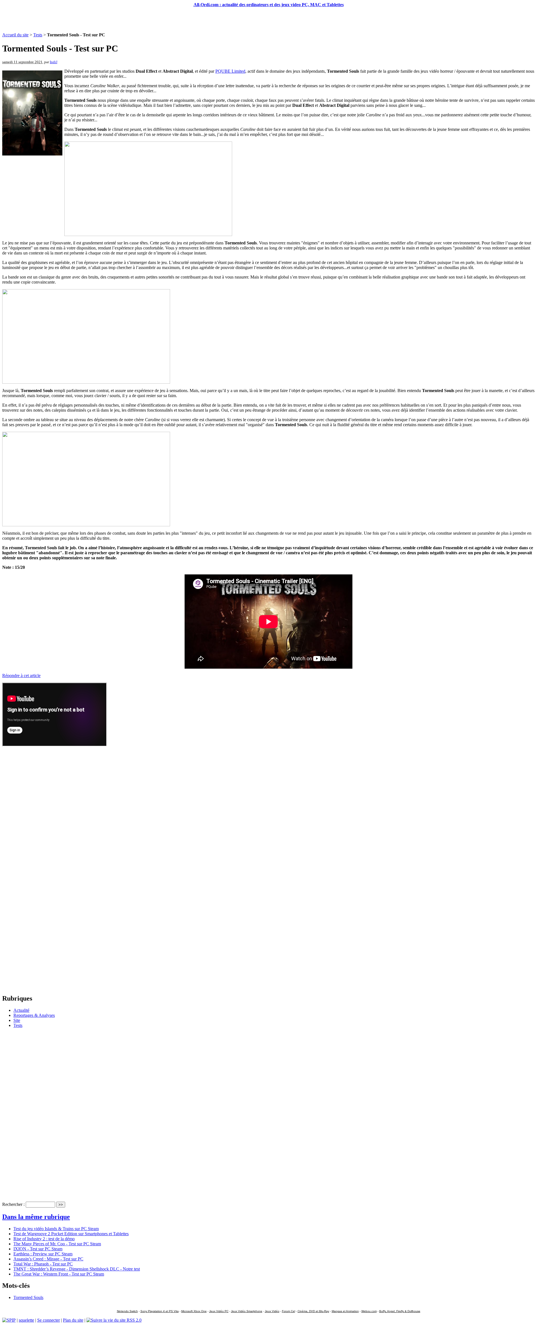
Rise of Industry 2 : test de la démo (44, 1238)
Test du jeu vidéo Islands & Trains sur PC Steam (56, 1228)
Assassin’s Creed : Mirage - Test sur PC (48, 1258)
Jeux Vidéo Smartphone (246, 1311)
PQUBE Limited (230, 71)
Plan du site (73, 1320)
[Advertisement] (268, 19)
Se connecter (48, 1320)
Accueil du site (15, 34)
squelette (26, 1320)
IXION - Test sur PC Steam (37, 1248)
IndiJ (53, 62)
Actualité (21, 1010)
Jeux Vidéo (272, 1311)
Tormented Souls (28, 1297)
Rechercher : (13, 1204)
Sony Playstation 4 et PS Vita (159, 1311)
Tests (37, 34)
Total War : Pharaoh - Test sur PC (43, 1264)
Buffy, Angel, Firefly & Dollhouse (399, 1311)
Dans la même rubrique (36, 1216)
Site (16, 1020)
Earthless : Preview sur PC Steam (42, 1253)
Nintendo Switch (127, 1311)
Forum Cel (288, 1311)
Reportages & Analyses (34, 1015)
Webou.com (369, 1311)
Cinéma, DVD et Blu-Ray (313, 1311)
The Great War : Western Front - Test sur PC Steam (58, 1274)
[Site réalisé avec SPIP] (9, 1320)
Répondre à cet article (21, 675)
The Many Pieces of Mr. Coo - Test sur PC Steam (57, 1243)
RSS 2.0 (134, 1320)
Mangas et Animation (345, 1311)
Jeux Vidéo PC (219, 1311)
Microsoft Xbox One (194, 1311)
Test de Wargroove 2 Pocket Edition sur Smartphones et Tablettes (71, 1233)
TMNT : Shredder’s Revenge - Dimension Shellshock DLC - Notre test (76, 1269)
